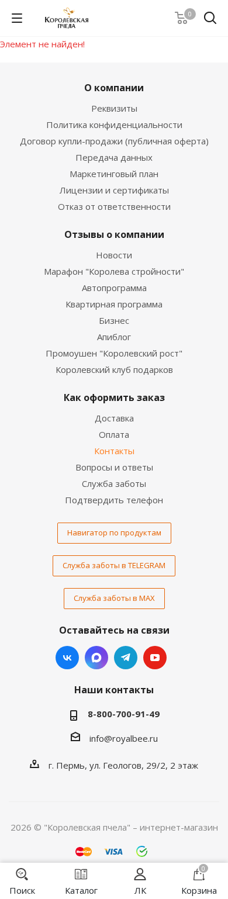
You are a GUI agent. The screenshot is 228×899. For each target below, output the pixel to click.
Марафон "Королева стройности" (114, 271)
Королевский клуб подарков (114, 369)
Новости (114, 255)
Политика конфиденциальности (114, 124)
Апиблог (114, 337)
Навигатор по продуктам (114, 532)
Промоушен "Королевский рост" (114, 353)
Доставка (114, 418)
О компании (114, 87)
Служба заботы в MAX (114, 598)
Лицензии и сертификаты (114, 190)
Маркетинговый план (114, 173)
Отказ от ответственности (114, 206)
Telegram (125, 657)
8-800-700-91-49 (124, 714)
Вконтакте (67, 657)
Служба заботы (114, 483)
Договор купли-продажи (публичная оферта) (114, 141)
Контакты (114, 451)
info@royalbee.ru (123, 738)
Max (96, 657)
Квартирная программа (114, 304)
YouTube (155, 657)
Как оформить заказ (114, 397)
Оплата (114, 434)
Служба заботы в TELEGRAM (114, 565)
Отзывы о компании (114, 234)
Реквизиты (114, 108)
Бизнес (114, 320)
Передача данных (114, 157)
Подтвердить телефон (114, 500)
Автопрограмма (114, 287)
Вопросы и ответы (114, 467)
